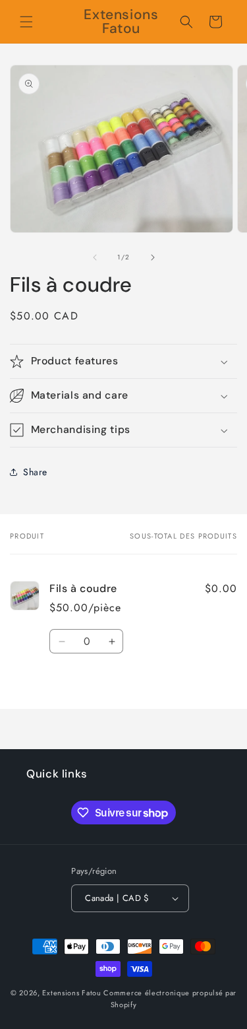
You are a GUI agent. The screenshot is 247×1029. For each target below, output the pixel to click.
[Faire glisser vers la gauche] (94, 257)
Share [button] (35, 472)
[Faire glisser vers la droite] (152, 257)
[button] (26, 21)
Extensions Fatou (71, 992)
